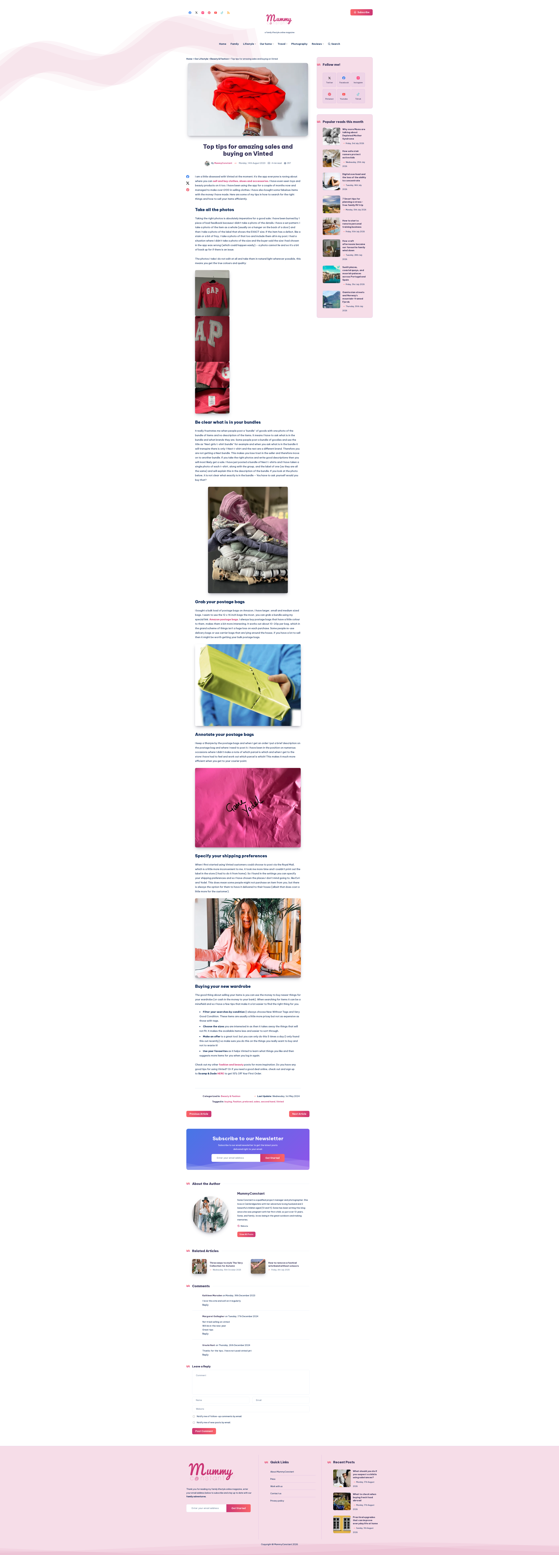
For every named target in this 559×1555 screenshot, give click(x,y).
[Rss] (228, 12)
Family (235, 43)
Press (272, 1479)
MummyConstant (251, 1193)
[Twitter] (196, 12)
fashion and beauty (231, 1064)
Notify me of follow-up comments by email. (219, 1416)
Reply (205, 1304)
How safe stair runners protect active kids (351, 154)
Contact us (275, 1493)
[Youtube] (215, 12)
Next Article (299, 1113)
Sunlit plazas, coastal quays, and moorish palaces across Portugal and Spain (354, 273)
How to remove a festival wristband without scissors (283, 1264)
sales (257, 1101)
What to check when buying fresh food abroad (364, 1497)
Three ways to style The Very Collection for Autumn (226, 1264)
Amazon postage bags (223, 619)
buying (228, 1101)
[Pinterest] (209, 12)
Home (222, 43)
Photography (299, 43)
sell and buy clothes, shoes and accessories (240, 181)
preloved (248, 1101)
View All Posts (246, 1234)
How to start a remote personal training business (352, 223)
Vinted (280, 1101)
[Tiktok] (222, 12)
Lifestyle (248, 43)
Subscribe (363, 12)
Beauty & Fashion (219, 59)
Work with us (276, 1486)
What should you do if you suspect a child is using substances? (365, 1474)
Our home (266, 43)
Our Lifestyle (201, 59)
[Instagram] (203, 12)
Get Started (272, 1157)
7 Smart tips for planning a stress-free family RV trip (352, 202)
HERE (220, 1073)
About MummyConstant (282, 1471)
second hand (268, 1101)
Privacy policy (277, 1500)
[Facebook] (190, 12)
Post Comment (204, 1431)
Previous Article (199, 1113)
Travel (281, 43)
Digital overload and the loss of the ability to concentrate (354, 177)
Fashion (237, 1101)
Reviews (317, 43)
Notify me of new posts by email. (214, 1422)
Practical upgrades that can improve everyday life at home (365, 1520)
